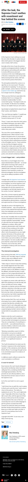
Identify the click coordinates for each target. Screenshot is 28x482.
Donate (23, 2)
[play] (2, 480)
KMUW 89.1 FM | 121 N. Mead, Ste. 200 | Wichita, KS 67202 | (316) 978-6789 (13, 460)
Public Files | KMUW (7, 463)
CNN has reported (21, 254)
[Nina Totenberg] (4, 435)
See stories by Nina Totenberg (17, 441)
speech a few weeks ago (9, 90)
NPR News (8, 422)
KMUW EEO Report (7, 466)
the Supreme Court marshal (17, 179)
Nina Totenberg (9, 22)
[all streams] (26, 480)
